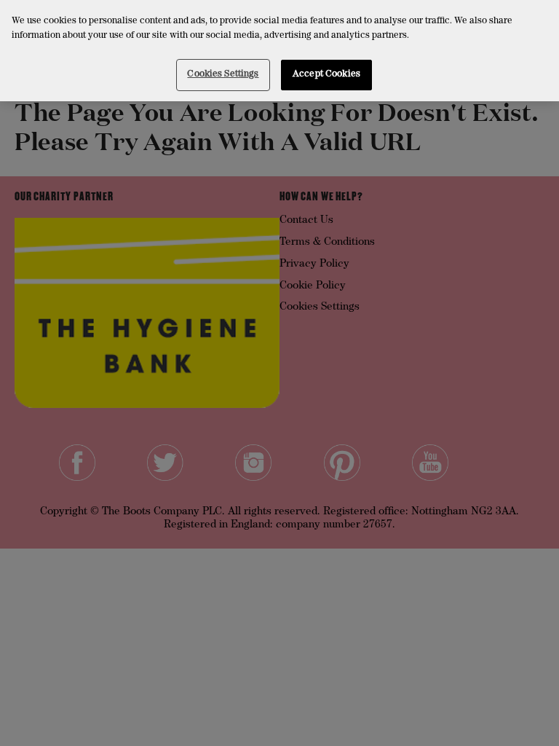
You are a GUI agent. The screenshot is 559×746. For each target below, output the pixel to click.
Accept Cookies (326, 74)
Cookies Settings (222, 74)
